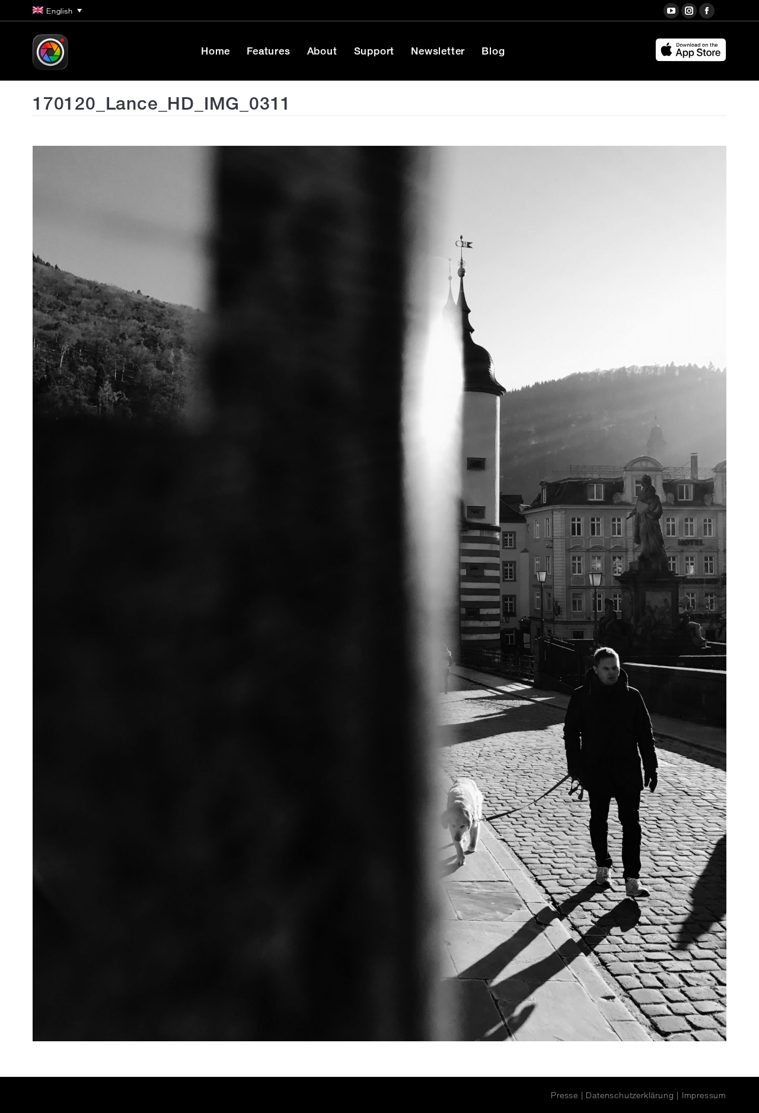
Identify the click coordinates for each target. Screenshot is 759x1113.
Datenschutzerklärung (630, 1095)
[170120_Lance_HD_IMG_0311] (379, 593)
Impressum (704, 1095)
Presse (564, 1095)
